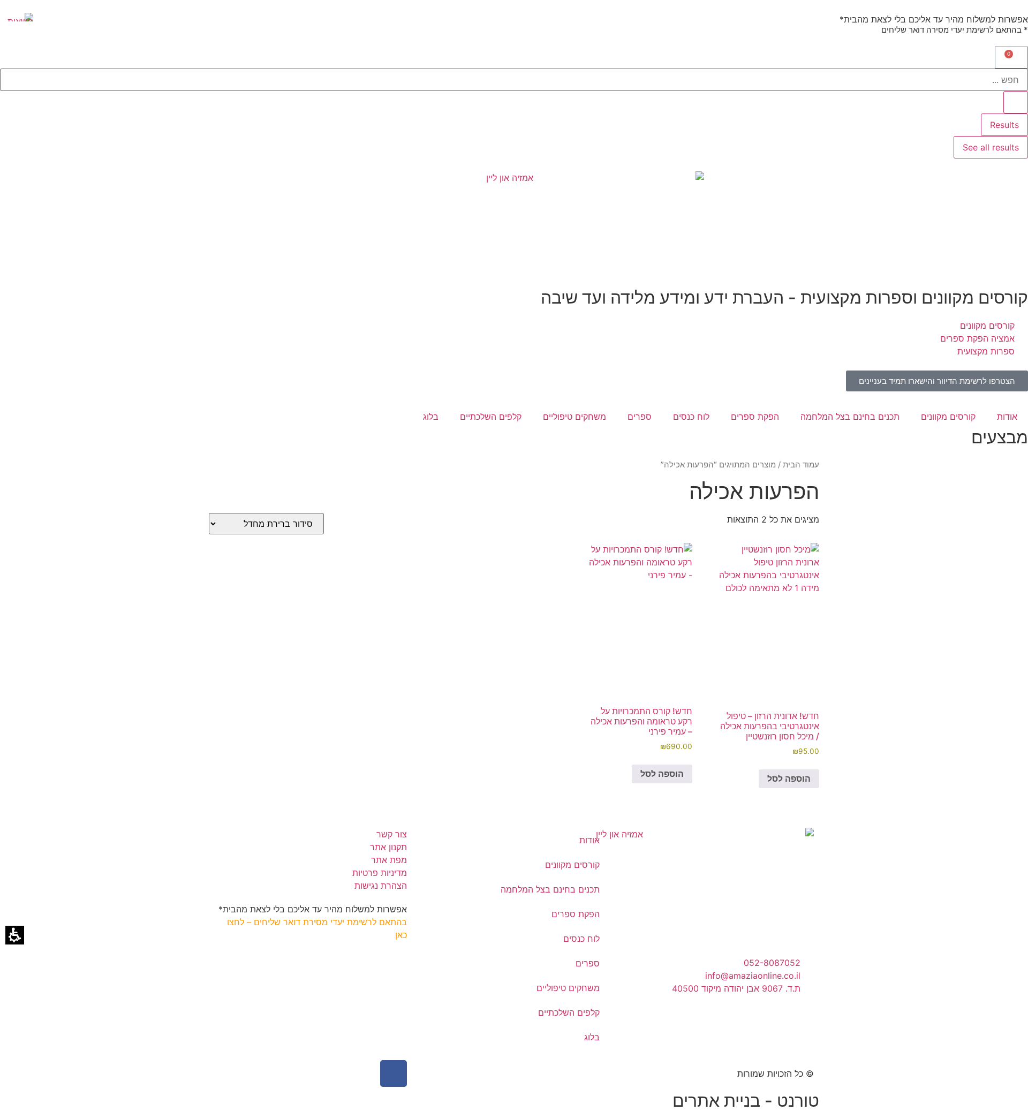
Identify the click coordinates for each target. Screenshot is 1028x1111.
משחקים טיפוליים (574, 416)
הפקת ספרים (755, 416)
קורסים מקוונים (948, 416)
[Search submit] (1015, 102)
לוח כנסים (691, 416)
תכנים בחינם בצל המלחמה (850, 416)
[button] (1011, 58)
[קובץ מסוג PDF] (16, 17)
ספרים (640, 416)
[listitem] (767, 666)
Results (1004, 124)
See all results (991, 147)
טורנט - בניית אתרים (745, 1100)
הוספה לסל (789, 778)
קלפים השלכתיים (490, 416)
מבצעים (999, 437)
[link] (937, 381)
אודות (1007, 416)
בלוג (431, 416)
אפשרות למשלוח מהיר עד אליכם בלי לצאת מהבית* (934, 19)
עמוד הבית (801, 465)
